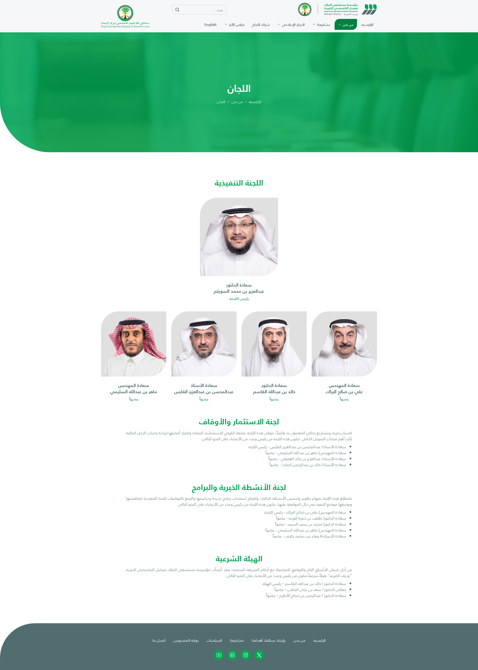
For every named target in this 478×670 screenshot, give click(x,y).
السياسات (214, 640)
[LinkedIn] (232, 655)
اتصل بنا (159, 640)
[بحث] (177, 10)
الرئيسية (255, 101)
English (210, 24)
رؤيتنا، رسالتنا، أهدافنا (269, 640)
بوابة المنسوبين (186, 640)
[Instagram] (246, 655)
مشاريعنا (237, 640)
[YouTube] (219, 655)
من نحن (237, 101)
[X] (259, 655)
